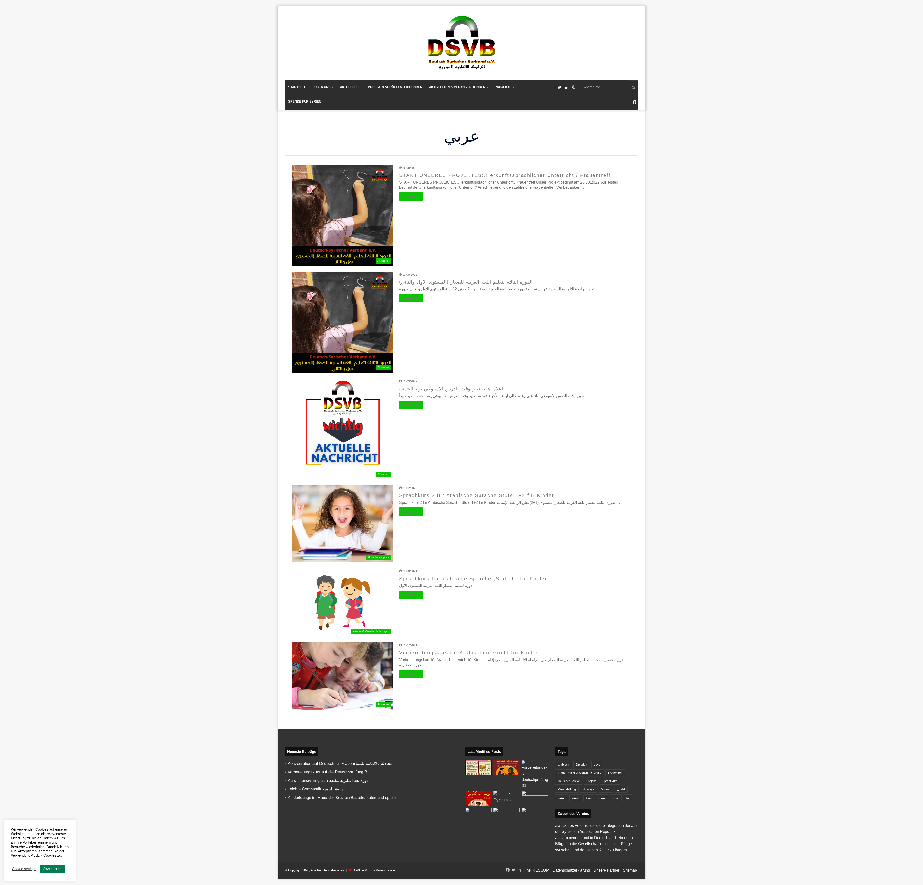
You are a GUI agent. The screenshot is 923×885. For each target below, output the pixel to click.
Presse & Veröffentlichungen (395, 87)
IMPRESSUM (537, 870)
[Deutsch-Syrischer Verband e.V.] (462, 43)
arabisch (563, 764)
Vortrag (606, 789)
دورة (589, 797)
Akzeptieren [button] (52, 869)
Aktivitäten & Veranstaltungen (457, 87)
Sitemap (630, 870)
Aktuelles (349, 87)
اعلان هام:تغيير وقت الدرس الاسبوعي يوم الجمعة (451, 388)
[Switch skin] (573, 87)
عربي (615, 797)
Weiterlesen (411, 196)
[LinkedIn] (566, 87)
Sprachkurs (609, 781)
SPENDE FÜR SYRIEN (304, 101)
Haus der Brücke (569, 781)
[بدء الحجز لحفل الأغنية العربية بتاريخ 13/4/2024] (535, 815)
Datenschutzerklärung (571, 870)
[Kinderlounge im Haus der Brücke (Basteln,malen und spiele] (478, 767)
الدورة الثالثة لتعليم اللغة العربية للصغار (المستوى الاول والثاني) (466, 282)
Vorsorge (588, 789)
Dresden (581, 764)
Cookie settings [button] (24, 869)
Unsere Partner (606, 870)
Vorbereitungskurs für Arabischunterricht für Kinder (468, 652)
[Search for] (633, 87)
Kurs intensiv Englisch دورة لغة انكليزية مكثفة (328, 780)
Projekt (591, 781)
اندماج (575, 797)
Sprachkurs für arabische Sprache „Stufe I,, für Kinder (473, 578)
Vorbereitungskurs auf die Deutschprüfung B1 (328, 772)
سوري (602, 797)
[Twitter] (559, 87)
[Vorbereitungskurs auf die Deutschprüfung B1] (535, 774)
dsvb (597, 764)
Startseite (298, 87)
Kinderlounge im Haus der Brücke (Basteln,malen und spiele (342, 797)
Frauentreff (615, 772)
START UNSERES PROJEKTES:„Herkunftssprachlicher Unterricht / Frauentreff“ (506, 175)
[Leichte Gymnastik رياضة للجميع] (506, 798)
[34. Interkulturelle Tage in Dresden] (506, 815)
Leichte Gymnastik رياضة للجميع (316, 789)
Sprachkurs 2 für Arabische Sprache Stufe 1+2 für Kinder (476, 495)
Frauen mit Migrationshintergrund (579, 772)
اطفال (621, 789)
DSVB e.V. (360, 870)
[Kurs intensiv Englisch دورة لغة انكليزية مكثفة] (478, 798)
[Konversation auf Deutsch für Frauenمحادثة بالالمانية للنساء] (506, 767)
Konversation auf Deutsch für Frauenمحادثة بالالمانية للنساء (340, 763)
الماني (561, 797)
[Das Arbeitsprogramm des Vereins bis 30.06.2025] (535, 798)
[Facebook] (634, 102)
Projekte (503, 87)
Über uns (322, 87)
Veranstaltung (567, 789)
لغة (628, 797)
